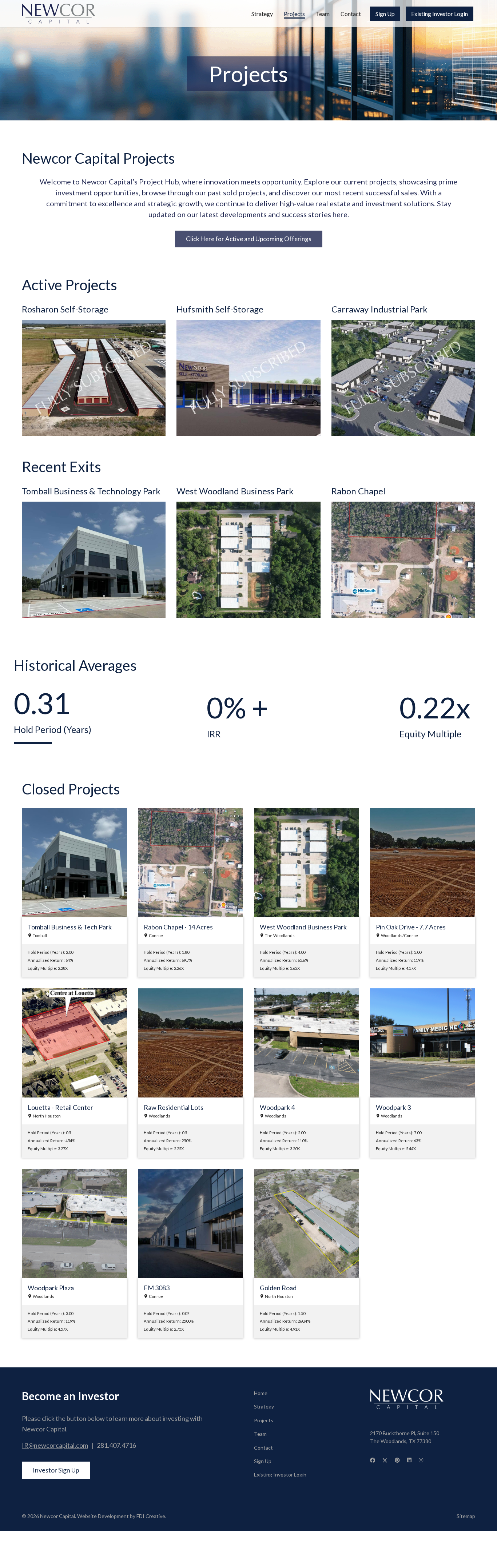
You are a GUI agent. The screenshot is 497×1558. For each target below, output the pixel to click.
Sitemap (466, 1516)
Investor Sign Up (56, 1470)
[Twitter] (384, 1460)
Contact (351, 13)
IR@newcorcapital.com (55, 1445)
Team (323, 13)
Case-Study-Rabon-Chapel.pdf (369, 505)
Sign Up (385, 13)
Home (260, 1393)
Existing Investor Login (439, 13)
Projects (294, 13)
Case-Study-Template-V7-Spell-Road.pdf (73, 505)
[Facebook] (372, 1460)
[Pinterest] (397, 1460)
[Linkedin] (409, 1460)
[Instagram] (421, 1460)
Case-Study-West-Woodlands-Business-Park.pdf (238, 505)
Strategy (262, 13)
